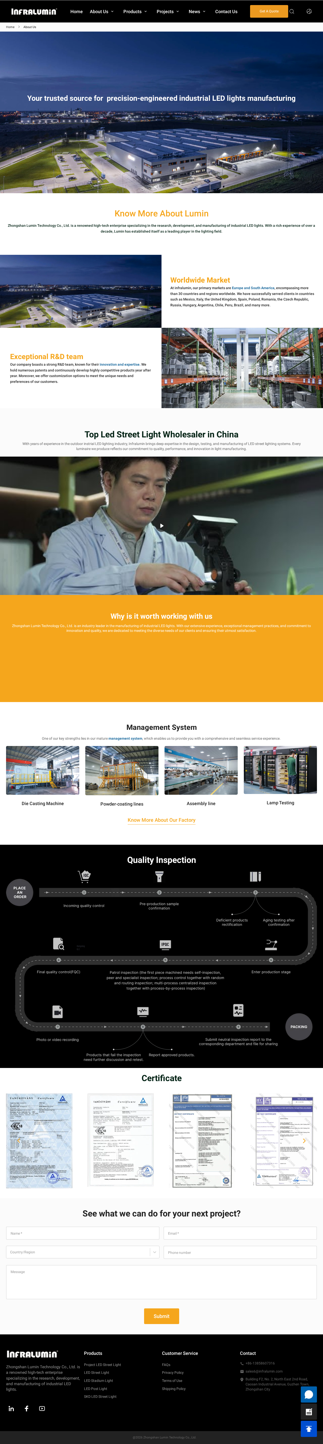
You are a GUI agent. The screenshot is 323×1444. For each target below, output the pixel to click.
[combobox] (10, 1254)
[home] (34, 11)
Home (10, 27)
